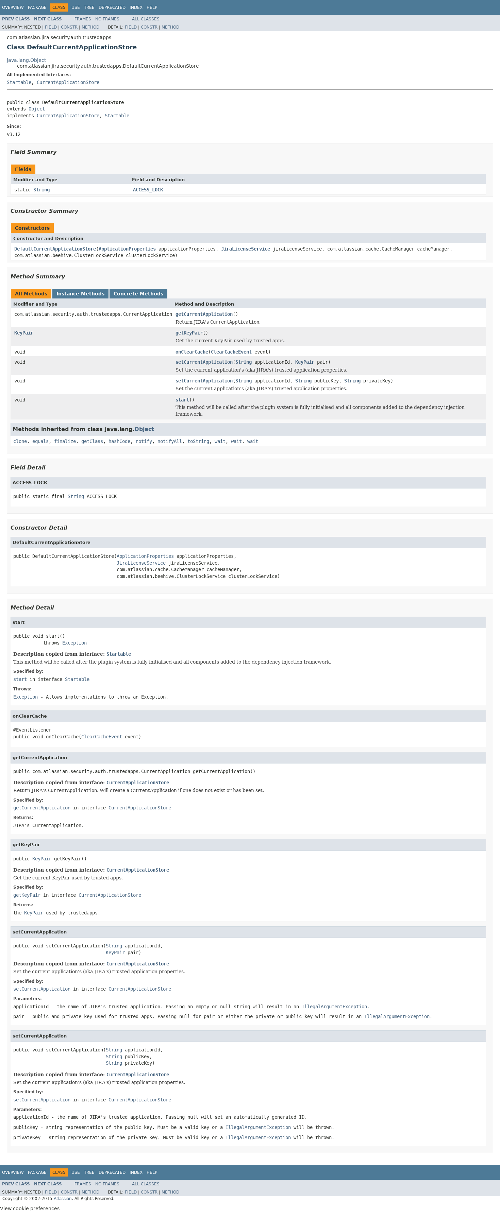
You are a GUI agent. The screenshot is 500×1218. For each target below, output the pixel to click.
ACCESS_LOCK (148, 189)
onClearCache (192, 352)
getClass (92, 441)
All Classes (146, 19)
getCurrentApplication (204, 314)
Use (75, 7)
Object (37, 108)
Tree (89, 7)
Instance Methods (80, 293)
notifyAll (169, 441)
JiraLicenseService (245, 249)
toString (198, 441)
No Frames (107, 19)
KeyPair (23, 333)
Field (51, 27)
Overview (13, 7)
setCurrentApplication (204, 362)
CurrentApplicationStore (68, 82)
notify (144, 441)
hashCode (119, 441)
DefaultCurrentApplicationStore (55, 249)
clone (20, 441)
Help (152, 7)
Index (136, 7)
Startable (19, 82)
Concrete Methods (138, 293)
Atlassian (63, 1198)
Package (37, 7)
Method (90, 27)
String (41, 189)
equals (40, 441)
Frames (82, 19)
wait (220, 441)
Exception (74, 643)
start (182, 399)
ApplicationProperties (127, 249)
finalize (65, 441)
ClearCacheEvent (231, 352)
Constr (69, 27)
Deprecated (112, 7)
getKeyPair (189, 333)
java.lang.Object (26, 60)
